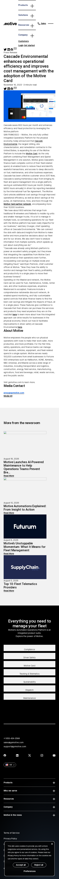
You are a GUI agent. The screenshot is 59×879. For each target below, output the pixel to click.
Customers (23, 41)
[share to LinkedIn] (9, 49)
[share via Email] (15, 48)
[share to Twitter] (5, 49)
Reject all (38, 865)
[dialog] (29, 858)
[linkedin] (17, 755)
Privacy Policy (10, 838)
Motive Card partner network (17, 204)
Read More (9, 475)
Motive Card (31, 153)
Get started (29, 45)
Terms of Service (12, 833)
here (15, 314)
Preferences (30, 871)
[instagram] (42, 755)
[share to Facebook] (12, 49)
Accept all (21, 865)
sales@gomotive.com (13, 742)
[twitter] (29, 755)
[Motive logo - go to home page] (10, 23)
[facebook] (5, 755)
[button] (41, 23)
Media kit (8, 396)
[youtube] (54, 755)
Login (20, 45)
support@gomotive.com (15, 746)
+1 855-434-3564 (12, 738)
